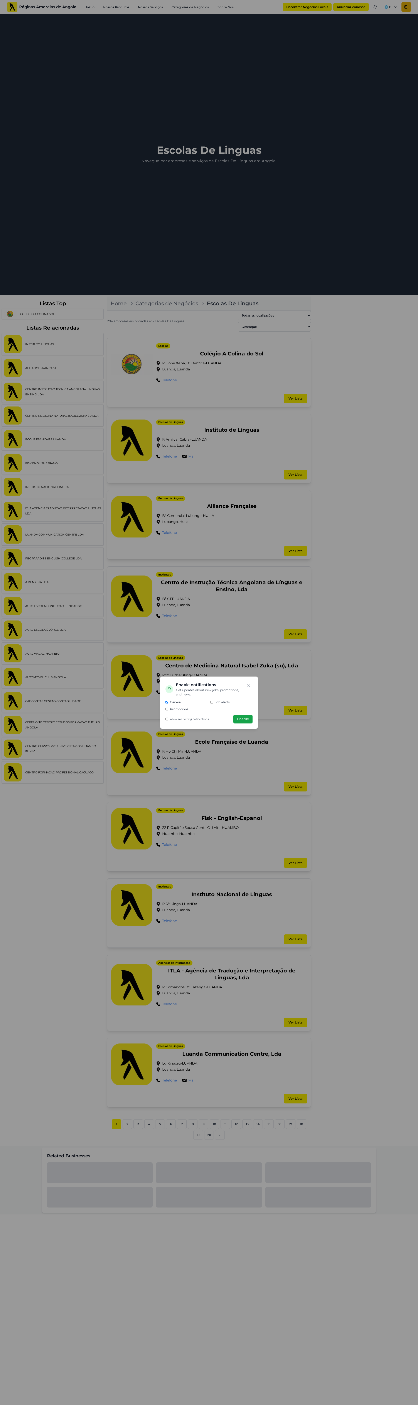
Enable (243, 719)
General (176, 702)
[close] (249, 686)
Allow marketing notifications (189, 719)
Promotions (179, 709)
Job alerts (222, 702)
